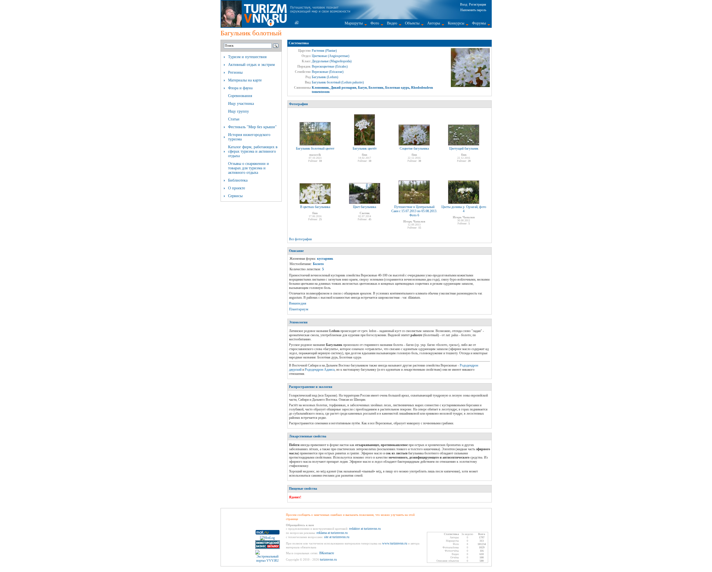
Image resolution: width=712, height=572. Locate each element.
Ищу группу (238, 111)
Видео (392, 23)
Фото (374, 23)
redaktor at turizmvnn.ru (365, 529)
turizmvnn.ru (328, 559)
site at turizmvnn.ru (336, 537)
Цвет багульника (364, 207)
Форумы (479, 23)
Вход (463, 4)
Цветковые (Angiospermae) (330, 56)
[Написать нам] (297, 22)
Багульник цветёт (365, 148)
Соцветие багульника (414, 148)
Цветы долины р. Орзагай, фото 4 (463, 209)
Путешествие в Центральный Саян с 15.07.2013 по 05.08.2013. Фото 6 (414, 211)
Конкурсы (456, 23)
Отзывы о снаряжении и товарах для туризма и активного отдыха (248, 168)
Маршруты (354, 23)
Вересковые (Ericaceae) (327, 72)
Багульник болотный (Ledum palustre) (338, 82)
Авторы (433, 23)
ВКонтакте (326, 553)
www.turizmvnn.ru (394, 543)
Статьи (233, 119)
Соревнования (240, 96)
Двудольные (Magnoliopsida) (332, 61)
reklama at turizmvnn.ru (332, 533)
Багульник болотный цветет (315, 148)
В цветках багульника (315, 207)
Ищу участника (241, 103)
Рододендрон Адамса (320, 370)
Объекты (412, 23)
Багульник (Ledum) (325, 77)
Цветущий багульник (463, 148)
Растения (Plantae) (324, 51)
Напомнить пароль (473, 10)
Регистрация (477, 4)
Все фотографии (300, 239)
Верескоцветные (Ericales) (330, 66)
